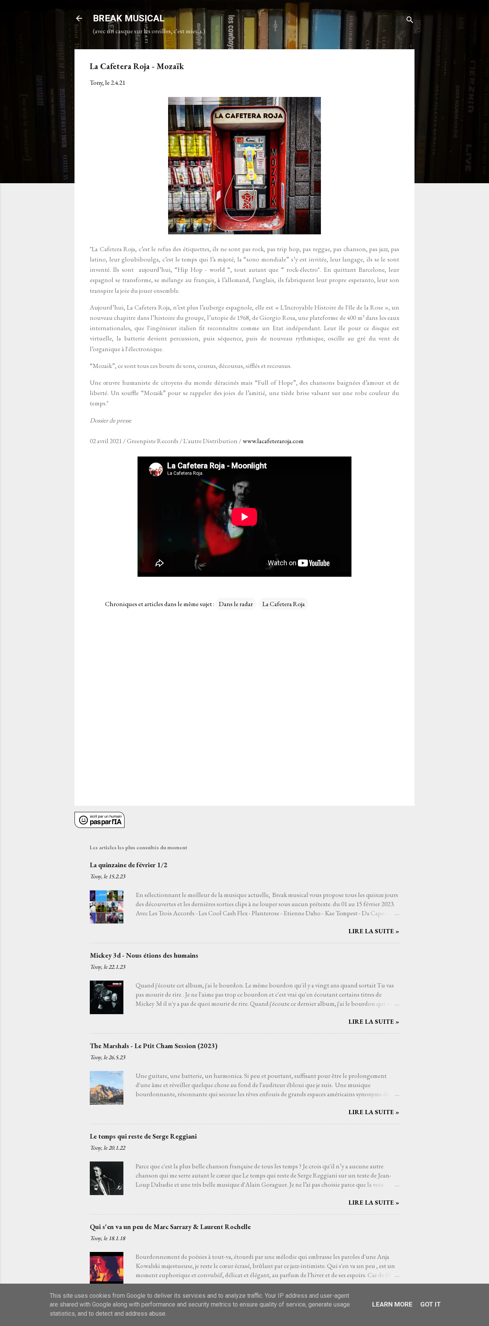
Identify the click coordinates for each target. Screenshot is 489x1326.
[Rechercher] (410, 20)
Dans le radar (236, 604)
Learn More (392, 1304)
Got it (430, 1304)
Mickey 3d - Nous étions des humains (144, 955)
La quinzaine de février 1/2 (128, 864)
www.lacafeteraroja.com (273, 441)
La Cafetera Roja (283, 604)
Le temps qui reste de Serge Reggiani (143, 1136)
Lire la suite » (373, 931)
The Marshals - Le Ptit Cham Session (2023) (153, 1045)
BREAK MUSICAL (129, 18)
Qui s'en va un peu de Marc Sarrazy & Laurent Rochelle (170, 1226)
